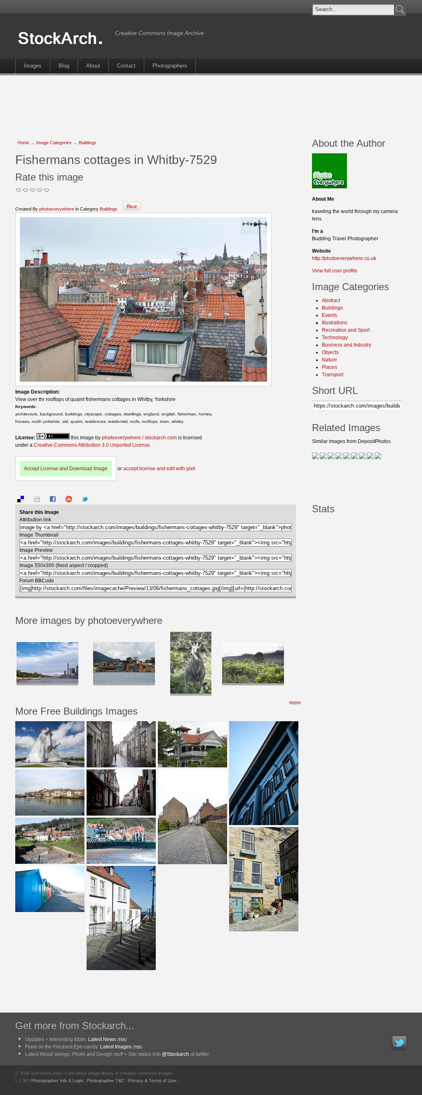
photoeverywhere (56, 208)
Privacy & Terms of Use (152, 1080)
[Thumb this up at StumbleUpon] (68, 500)
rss (122, 1039)
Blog (64, 66)
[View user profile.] (329, 187)
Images (33, 66)
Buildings (87, 142)
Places (329, 367)
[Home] (63, 44)
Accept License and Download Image (66, 468)
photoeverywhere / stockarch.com (139, 438)
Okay (25, 190)
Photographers (169, 66)
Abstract (331, 300)
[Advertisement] (211, 102)
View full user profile (334, 271)
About (93, 66)
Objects (330, 352)
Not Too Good (18, 190)
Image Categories (54, 142)
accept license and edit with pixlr (159, 468)
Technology (335, 337)
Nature (329, 360)
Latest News (102, 1039)
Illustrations (334, 323)
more (295, 703)
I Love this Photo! (46, 190)
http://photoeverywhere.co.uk (344, 258)
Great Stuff (39, 190)
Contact (126, 66)
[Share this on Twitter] (85, 500)
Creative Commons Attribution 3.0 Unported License (92, 445)
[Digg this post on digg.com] (36, 500)
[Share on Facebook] (52, 500)
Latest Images (115, 1047)
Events (329, 315)
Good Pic (32, 190)
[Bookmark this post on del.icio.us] (20, 500)
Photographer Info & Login (57, 1080)
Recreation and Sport (346, 330)
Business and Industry (346, 345)
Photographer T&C (105, 1080)
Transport (332, 375)
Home (23, 142)
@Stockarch (175, 1054)
